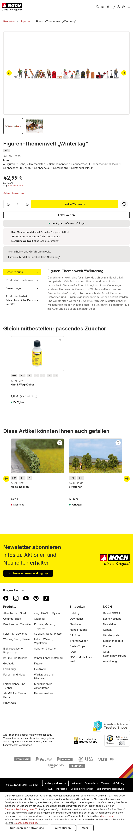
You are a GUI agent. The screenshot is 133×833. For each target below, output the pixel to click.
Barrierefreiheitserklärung (110, 788)
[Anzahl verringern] (7, 204)
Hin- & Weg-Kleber (22, 384)
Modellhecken (20, 486)
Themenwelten (79, 640)
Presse (107, 646)
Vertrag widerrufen (55, 783)
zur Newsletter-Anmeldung (25, 573)
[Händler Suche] (108, 7)
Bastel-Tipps (77, 646)
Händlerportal (111, 635)
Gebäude (8, 663)
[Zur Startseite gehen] (12, 7)
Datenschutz (91, 783)
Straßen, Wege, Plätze (48, 633)
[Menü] (128, 7)
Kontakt (107, 629)
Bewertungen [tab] (14, 288)
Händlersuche (78, 629)
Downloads (77, 618)
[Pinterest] (36, 598)
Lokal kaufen (66, 215)
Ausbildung (110, 661)
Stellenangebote (113, 640)
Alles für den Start (14, 613)
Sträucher (75, 486)
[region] (66, 82)
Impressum (61, 788)
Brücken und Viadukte (17, 624)
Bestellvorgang (112, 618)
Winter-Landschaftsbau (48, 658)
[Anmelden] (118, 7)
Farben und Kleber (15, 674)
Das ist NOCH (111, 613)
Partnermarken (43, 693)
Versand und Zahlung (112, 783)
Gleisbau (39, 618)
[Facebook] (5, 598)
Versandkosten (15, 185)
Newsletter (109, 624)
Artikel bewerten (13, 193)
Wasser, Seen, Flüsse (16, 639)
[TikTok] (46, 598)
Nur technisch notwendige (27, 828)
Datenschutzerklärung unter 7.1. (21, 809)
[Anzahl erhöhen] (28, 204)
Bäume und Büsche (15, 658)
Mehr (85, 828)
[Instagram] (15, 598)
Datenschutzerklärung (25, 822)
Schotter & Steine (45, 648)
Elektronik (40, 669)
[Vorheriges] (9, 73)
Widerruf (76, 783)
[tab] (22, 272)
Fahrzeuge (10, 669)
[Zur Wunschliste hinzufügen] (60, 340)
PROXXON (9, 702)
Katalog (74, 613)
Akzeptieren (63, 828)
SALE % (75, 635)
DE (102, 7)
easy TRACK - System (47, 613)
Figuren (38, 663)
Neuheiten (76, 624)
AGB (50, 788)
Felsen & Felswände (15, 633)
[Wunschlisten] (113, 7)
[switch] (122, 743)
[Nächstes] (123, 73)
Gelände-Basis (12, 618)
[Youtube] (26, 598)
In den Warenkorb (75, 204)
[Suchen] (97, 7)
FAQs (73, 651)
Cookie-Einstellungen (82, 788)
